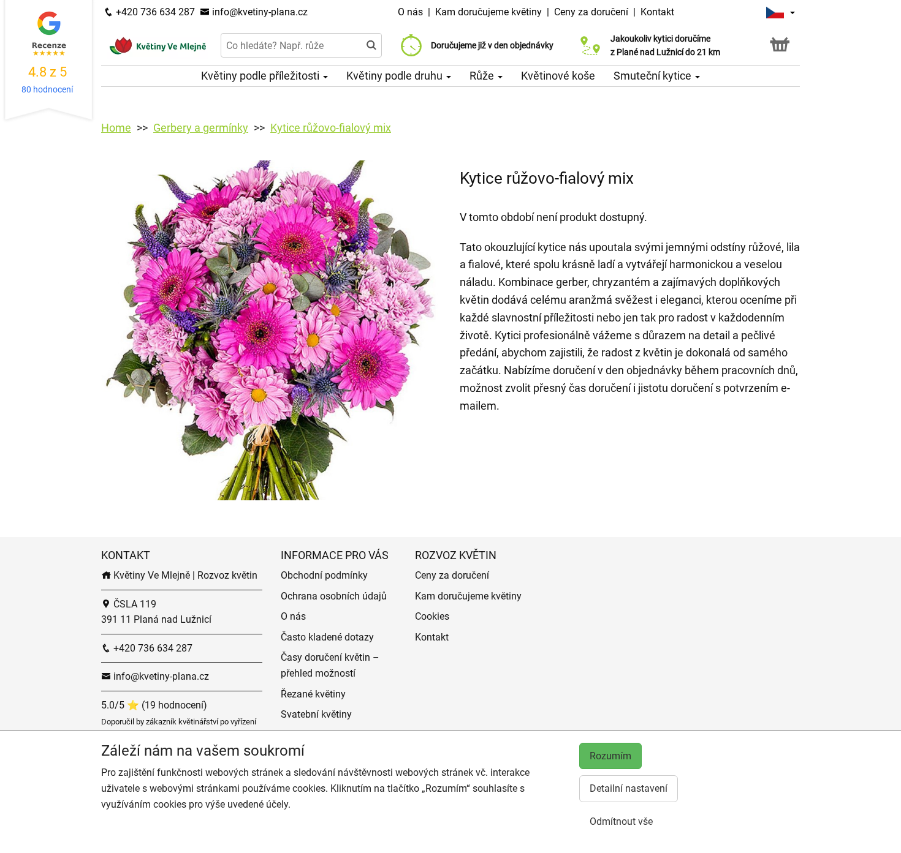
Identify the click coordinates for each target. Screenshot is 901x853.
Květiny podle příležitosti (261, 75)
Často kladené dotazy (327, 637)
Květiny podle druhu (395, 75)
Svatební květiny (316, 714)
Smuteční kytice (654, 75)
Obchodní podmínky (324, 575)
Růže (483, 75)
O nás (411, 12)
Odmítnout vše (621, 821)
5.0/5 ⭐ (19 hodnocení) (154, 705)
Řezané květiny (313, 694)
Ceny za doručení (591, 12)
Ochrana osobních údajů (334, 596)
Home (116, 127)
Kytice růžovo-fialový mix (330, 127)
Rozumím (610, 756)
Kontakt (657, 12)
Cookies (432, 616)
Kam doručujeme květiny (488, 12)
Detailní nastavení (628, 788)
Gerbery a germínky (200, 127)
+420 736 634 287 (154, 12)
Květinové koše (558, 75)
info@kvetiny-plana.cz (259, 12)
